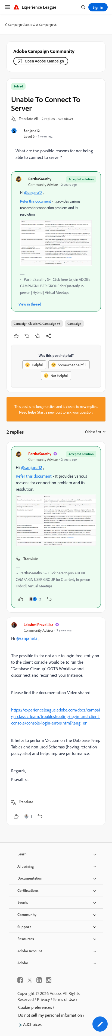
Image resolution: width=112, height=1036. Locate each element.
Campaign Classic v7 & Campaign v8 (32, 25)
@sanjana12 (33, 192)
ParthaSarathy (39, 179)
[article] (56, 527)
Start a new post (49, 412)
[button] (28, 119)
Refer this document (35, 201)
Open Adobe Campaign (44, 61)
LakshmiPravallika (38, 624)
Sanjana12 (32, 130)
